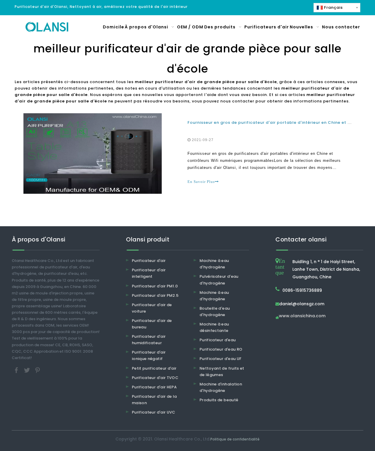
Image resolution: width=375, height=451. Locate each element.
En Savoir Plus (201, 181)
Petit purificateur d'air (154, 368)
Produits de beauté (219, 400)
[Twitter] (27, 369)
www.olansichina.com (302, 316)
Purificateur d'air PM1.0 (155, 286)
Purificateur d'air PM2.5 (155, 295)
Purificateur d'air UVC (153, 412)
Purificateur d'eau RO (221, 349)
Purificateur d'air (149, 260)
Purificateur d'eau (218, 340)
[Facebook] (17, 369)
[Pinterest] (37, 369)
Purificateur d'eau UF (220, 358)
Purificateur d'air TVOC (155, 377)
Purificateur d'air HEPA (154, 387)
